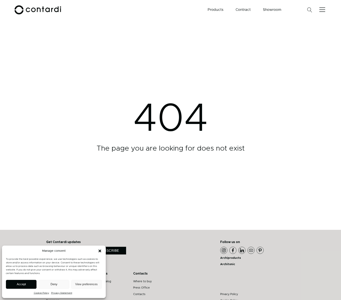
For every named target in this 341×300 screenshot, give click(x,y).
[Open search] (309, 10)
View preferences (86, 284)
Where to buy (142, 281)
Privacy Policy (229, 294)
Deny (54, 284)
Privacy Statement (61, 293)
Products (215, 10)
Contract (243, 10)
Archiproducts (230, 258)
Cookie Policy (41, 293)
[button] (100, 251)
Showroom (272, 10)
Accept (21, 284)
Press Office (141, 287)
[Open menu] (323, 9)
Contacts (139, 294)
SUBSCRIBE (109, 250)
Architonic (227, 264)
